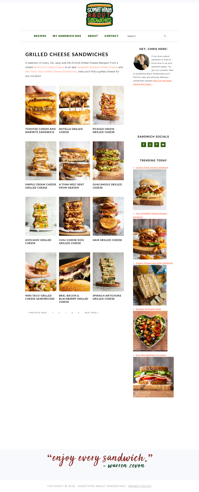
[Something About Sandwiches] (99, 28)
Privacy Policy (140, 486)
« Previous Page (37, 313)
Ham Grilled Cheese (107, 240)
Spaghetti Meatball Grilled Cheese (97, 67)
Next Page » (92, 313)
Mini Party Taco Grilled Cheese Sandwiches (51, 71)
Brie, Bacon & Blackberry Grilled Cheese (73, 299)
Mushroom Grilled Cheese (49, 67)
